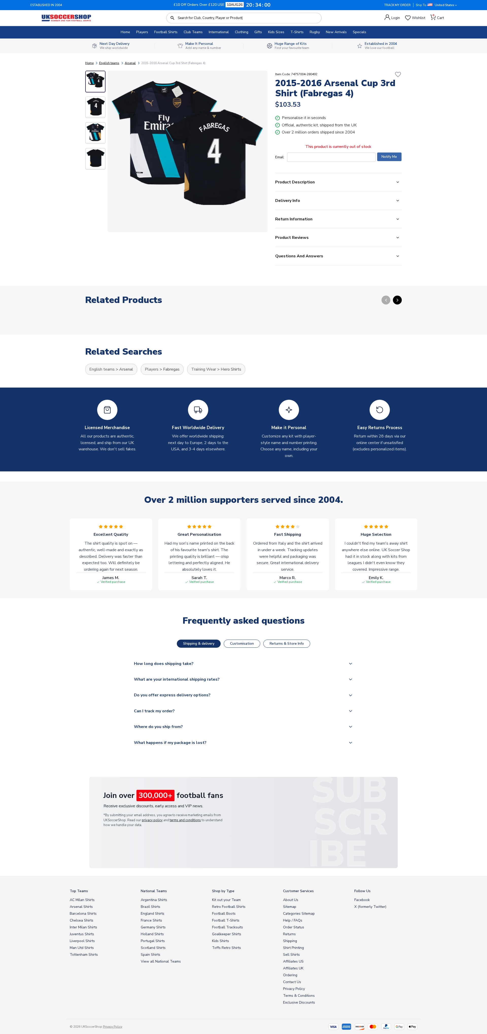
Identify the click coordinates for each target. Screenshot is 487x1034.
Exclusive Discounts (299, 1002)
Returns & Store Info (287, 643)
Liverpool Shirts (82, 941)
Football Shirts (166, 32)
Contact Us (292, 982)
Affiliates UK (293, 968)
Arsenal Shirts (81, 906)
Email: (279, 157)
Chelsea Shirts (81, 920)
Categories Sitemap (299, 913)
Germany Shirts (153, 927)
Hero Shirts (231, 369)
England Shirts (152, 913)
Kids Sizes (276, 32)
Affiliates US (293, 961)
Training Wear (203, 369)
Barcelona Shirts (83, 913)
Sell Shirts (291, 954)
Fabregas (171, 369)
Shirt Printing (293, 947)
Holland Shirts (152, 934)
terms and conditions (185, 820)
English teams (109, 63)
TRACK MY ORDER (397, 5)
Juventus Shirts (82, 934)
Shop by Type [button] (223, 891)
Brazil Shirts (150, 906)
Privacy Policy (294, 988)
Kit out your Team (226, 899)
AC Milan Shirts (82, 899)
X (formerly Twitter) (370, 906)
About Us (290, 899)
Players (142, 32)
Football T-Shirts (225, 920)
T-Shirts (297, 32)
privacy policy (152, 820)
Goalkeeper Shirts (226, 934)
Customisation (242, 643)
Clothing (241, 32)
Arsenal (130, 63)
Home (125, 32)
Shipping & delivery (198, 643)
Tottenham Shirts (84, 954)
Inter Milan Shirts (83, 927)
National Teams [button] (154, 891)
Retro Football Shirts (229, 906)
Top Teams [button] (79, 891)
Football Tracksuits (227, 927)
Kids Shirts (220, 941)
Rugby (315, 32)
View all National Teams (161, 961)
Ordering (290, 975)
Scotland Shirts (153, 947)
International (219, 32)
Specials (359, 32)
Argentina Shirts (154, 899)
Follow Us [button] (362, 891)
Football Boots (224, 913)
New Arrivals (336, 32)
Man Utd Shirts (82, 947)
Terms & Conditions (299, 995)
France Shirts (151, 920)
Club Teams (193, 32)
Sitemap (289, 906)
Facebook (362, 899)
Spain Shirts (150, 954)
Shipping (290, 941)
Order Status (293, 927)
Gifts (258, 32)
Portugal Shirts (153, 941)
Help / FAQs (292, 920)
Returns (289, 934)
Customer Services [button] (298, 891)
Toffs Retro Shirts (226, 947)
